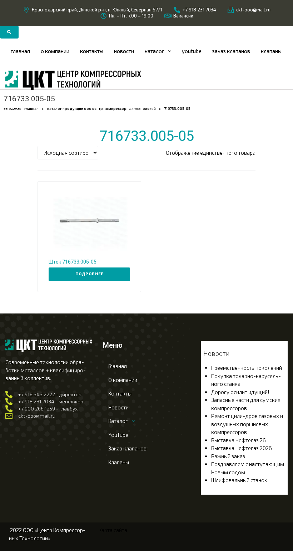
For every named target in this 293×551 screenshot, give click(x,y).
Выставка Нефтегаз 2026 (241, 448)
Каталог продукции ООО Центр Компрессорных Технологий (101, 108)
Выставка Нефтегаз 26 (238, 440)
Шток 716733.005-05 (72, 262)
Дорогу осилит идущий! (240, 392)
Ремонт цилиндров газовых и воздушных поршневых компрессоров (247, 424)
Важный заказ (228, 456)
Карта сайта (113, 530)
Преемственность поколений (246, 367)
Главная (31, 108)
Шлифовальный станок (239, 480)
